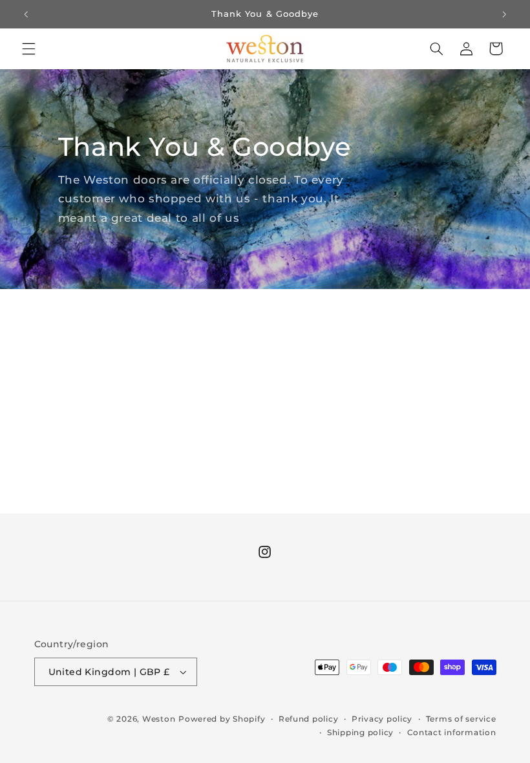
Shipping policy (360, 732)
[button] (28, 48)
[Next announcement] (504, 14)
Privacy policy (382, 719)
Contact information (451, 732)
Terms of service (461, 719)
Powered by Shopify (221, 719)
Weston (158, 719)
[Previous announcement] (26, 14)
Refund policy (309, 719)
